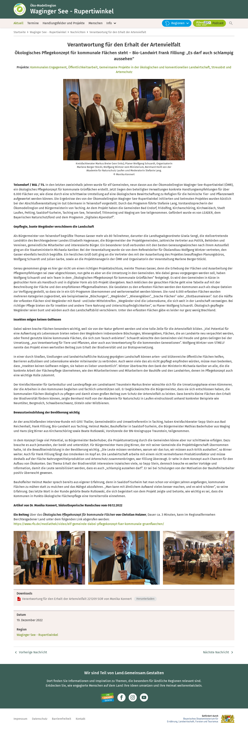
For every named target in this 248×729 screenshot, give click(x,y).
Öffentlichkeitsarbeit (83, 67)
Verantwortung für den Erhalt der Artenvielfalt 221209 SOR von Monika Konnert (77, 599)
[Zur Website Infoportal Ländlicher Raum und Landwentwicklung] (107, 697)
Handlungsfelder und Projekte (64, 23)
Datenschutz (39, 718)
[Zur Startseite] (22, 9)
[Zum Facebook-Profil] (121, 697)
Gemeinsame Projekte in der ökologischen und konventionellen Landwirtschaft (154, 67)
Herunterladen (145, 598)
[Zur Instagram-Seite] (133, 697)
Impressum (20, 718)
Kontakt (80, 718)
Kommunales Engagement (48, 67)
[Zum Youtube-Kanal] (144, 697)
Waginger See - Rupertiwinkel (48, 32)
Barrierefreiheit (61, 718)
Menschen (95, 23)
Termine (33, 23)
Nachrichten (77, 32)
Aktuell (18, 23)
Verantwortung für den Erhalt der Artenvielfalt (118, 32)
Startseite (20, 32)
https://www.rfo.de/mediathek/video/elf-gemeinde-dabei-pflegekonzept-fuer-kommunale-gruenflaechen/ (89, 524)
